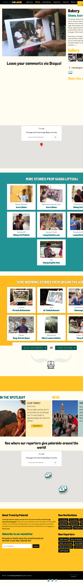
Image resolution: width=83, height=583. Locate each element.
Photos (37, 2)
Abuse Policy (21, 581)
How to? (66, 2)
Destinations (46, 2)
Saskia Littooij (63, 539)
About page (6, 528)
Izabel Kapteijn (63, 551)
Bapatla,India (63, 524)
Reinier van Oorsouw (65, 543)
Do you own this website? (36, 137)
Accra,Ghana (63, 520)
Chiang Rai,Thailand (65, 528)
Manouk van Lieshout (65, 547)
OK (55, 137)
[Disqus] (34, 93)
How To (50, 526)
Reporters (57, 2)
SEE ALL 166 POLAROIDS (33, 347)
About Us (74, 2)
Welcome (29, 2)
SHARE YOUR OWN (64, 347)
